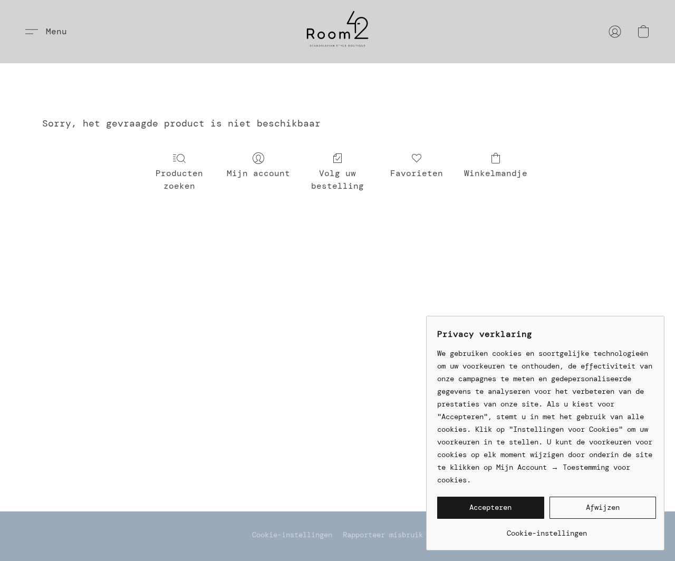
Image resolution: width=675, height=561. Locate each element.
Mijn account (258, 173)
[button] (337, 31)
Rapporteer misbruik (383, 534)
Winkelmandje (495, 173)
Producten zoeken (179, 179)
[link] (546, 529)
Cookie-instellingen (292, 534)
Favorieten (416, 173)
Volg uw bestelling (337, 179)
